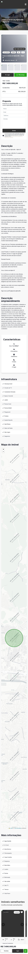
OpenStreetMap (17, 828)
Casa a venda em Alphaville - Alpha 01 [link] (12, 27)
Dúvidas (6, 951)
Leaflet (11, 828)
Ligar (8, 74)
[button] (3, 449)
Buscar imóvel (6, 25)
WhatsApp (21, 74)
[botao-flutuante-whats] (25, 951)
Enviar (14, 130)
